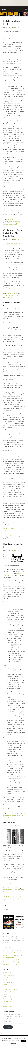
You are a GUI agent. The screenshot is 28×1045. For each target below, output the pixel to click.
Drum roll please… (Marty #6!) (11, 962)
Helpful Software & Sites (9, 989)
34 (10, 898)
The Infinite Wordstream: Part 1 (12, 304)
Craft (4, 977)
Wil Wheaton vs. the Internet (10, 964)
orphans (5, 297)
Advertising (6, 972)
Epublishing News (12, 293)
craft (11, 221)
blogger (12, 295)
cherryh (5, 889)
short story (10, 224)
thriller (22, 889)
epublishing (6, 815)
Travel (4, 1003)
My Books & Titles (7, 992)
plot (17, 537)
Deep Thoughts (12, 219)
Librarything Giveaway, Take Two (13, 545)
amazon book (6, 295)
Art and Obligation (8, 975)
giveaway (17, 815)
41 (15, 900)
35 (14, 898)
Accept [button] (23, 1040)
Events (5, 984)
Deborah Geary (7, 126)
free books (12, 815)
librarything (6, 817)
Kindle (18, 223)
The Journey (6, 996)
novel (22, 223)
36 (18, 898)
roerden (18, 889)
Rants (4, 994)
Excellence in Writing (13, 888)
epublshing (14, 223)
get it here (20, 92)
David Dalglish (6, 90)
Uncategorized (7, 1006)
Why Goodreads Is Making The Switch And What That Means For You (13, 233)
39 (8, 900)
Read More (14, 1043)
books (23, 813)
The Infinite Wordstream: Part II (12, 22)
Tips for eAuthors (12, 813)
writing (15, 224)
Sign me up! (8, 1027)
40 (12, 900)
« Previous (6, 896)
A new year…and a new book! (11, 959)
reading (5, 224)
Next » (20, 900)
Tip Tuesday (6, 999)
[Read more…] (7, 883)
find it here (16, 109)
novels (11, 889)
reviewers (10, 297)
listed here (11, 673)
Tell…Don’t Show (9, 822)
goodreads (18, 295)
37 (21, 898)
